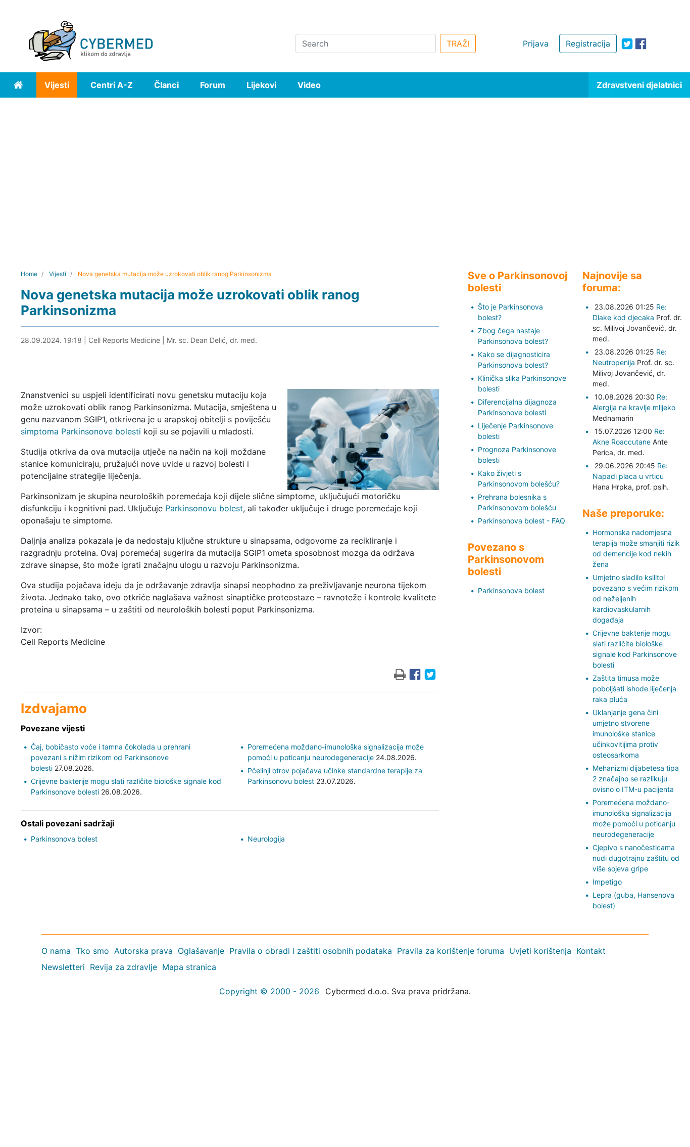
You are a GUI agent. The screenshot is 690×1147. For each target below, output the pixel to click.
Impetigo (607, 881)
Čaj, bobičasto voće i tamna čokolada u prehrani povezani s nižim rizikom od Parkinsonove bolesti (110, 757)
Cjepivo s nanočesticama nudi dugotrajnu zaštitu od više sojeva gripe (636, 858)
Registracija (588, 43)
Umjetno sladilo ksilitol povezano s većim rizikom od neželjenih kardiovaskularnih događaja (635, 598)
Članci (166, 85)
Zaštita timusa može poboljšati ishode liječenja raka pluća (634, 688)
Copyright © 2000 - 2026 (269, 991)
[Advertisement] (345, 173)
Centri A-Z (111, 85)
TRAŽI (458, 43)
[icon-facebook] (640, 43)
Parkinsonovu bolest (204, 508)
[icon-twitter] (627, 43)
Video (309, 85)
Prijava (536, 43)
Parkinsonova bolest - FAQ (521, 520)
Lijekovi (261, 85)
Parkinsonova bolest (64, 838)
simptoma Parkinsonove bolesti (81, 431)
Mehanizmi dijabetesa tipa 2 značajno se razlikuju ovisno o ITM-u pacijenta (636, 778)
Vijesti (56, 85)
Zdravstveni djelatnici (639, 85)
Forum (212, 85)
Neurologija (266, 838)
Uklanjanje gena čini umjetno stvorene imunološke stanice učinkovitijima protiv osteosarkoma (625, 733)
